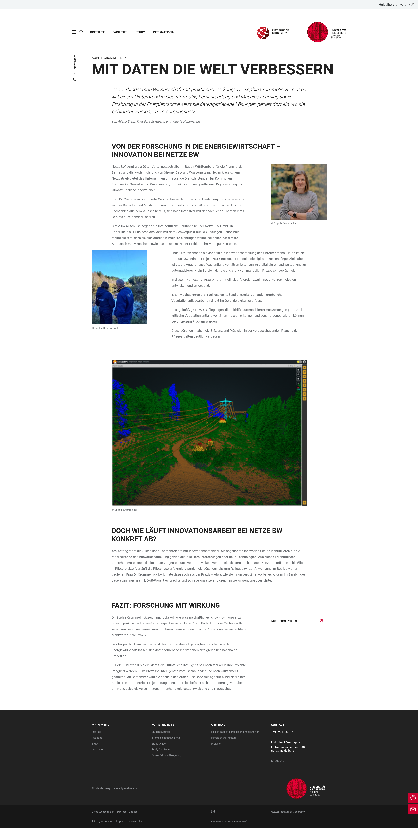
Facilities (120, 32)
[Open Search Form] (83, 32)
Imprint (120, 821)
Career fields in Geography (167, 755)
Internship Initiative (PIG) (166, 737)
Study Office (159, 743)
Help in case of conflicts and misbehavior (235, 731)
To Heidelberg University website (113, 788)
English (133, 811)
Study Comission (161, 749)
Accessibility (135, 821)
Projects (216, 743)
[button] (120, 725)
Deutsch (122, 811)
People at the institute (223, 737)
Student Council (161, 731)
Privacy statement (102, 821)
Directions (277, 760)
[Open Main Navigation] (75, 32)
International (164, 32)
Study (140, 32)
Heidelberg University (394, 5)
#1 (246, 821)
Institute (97, 32)
